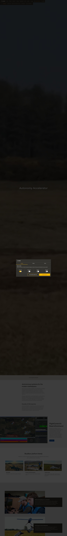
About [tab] (45, 263)
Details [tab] (33, 263)
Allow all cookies (44, 274)
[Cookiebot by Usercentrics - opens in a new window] (46, 260)
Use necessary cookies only (33, 274)
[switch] (29, 271)
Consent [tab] (22, 263)
